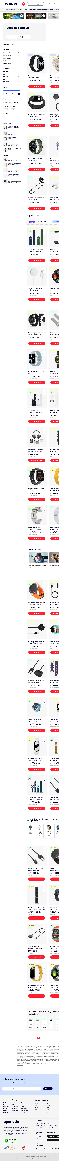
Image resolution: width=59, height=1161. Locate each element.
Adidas (48, 1109)
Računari (7, 9)
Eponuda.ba (54, 1158)
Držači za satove (7, 58)
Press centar (51, 1127)
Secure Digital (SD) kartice (15, 1106)
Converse (49, 1111)
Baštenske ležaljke (14, 1108)
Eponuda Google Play (40, 1137)
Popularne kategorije (10, 1100)
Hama (36, 1107)
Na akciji (16, 102)
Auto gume (23, 1103)
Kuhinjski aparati (36, 9)
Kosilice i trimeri (14, 1103)
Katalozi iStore (39, 1145)
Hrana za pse (6, 1112)
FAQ (49, 1123)
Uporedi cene (37, 86)
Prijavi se (48, 1089)
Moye (6, 76)
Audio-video (12, 9)
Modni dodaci (13, 21)
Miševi (22, 1104)
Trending (13, 109)
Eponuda (5, 21)
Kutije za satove (7, 63)
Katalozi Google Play (39, 1142)
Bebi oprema (24, 1108)
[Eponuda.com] (11, 4)
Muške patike (15, 1110)
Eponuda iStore (39, 1140)
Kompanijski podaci (52, 1125)
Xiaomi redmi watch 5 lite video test (38, 566)
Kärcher (48, 1107)
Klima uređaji (6, 1106)
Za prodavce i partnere (39, 1127)
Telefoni (17, 9)
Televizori (14, 1104)
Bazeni (5, 1110)
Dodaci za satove (30, 21)
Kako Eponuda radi (40, 1123)
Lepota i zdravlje (51, 9)
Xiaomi (6, 74)
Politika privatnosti (40, 1125)
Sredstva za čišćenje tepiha (24, 1112)
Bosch (48, 1103)
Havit (6, 84)
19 (52, 1038)
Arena (36, 1113)
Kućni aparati (43, 9)
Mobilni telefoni (5, 1104)
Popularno (7, 106)
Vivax (48, 1113)
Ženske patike (24, 1110)
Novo (14, 106)
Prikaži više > (20, 1065)
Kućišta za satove (7, 60)
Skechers (37, 1111)
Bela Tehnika (29, 9)
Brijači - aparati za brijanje (23, 1106)
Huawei (36, 1109)
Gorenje (48, 1105)
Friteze (5, 1108)
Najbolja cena (8, 102)
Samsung (7, 81)
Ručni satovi (21, 21)
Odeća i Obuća (22, 9)
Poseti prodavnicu (36, 460)
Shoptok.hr (50, 1158)
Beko (36, 1105)
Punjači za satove (7, 55)
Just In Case (8, 79)
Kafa (13, 1112)
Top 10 (6, 109)
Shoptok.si (46, 1158)
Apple (6, 71)
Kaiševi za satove (7, 52)
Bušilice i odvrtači (5, 1103)
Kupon (6, 113)
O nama (39, 1120)
